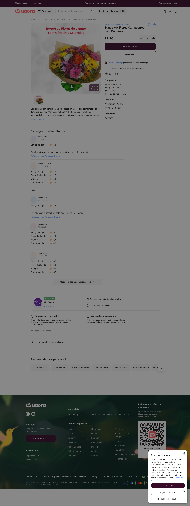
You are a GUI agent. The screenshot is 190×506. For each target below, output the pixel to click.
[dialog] (167, 476)
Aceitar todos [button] (167, 485)
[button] (168, 499)
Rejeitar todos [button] (168, 492)
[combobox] (184, 453)
